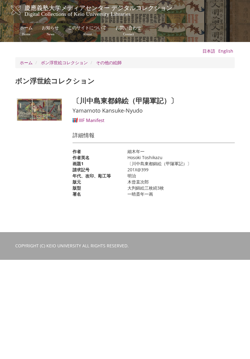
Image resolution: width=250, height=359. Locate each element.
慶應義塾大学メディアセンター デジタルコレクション (98, 10)
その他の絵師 (109, 62)
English (225, 51)
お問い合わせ (128, 31)
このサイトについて (87, 31)
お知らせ (50, 31)
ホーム (26, 31)
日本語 (208, 51)
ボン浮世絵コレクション (64, 62)
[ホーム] (22, 10)
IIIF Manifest (91, 120)
